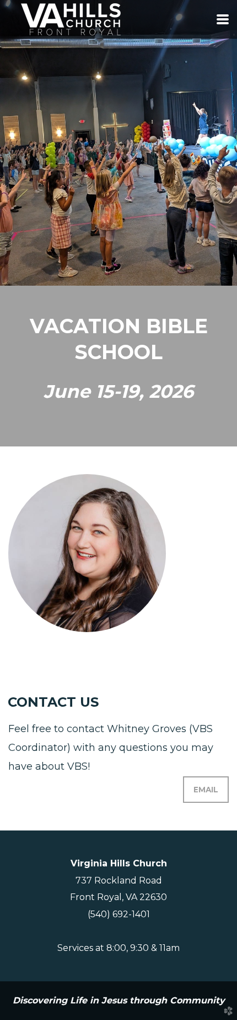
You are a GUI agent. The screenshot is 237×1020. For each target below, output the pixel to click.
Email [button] (205, 789)
